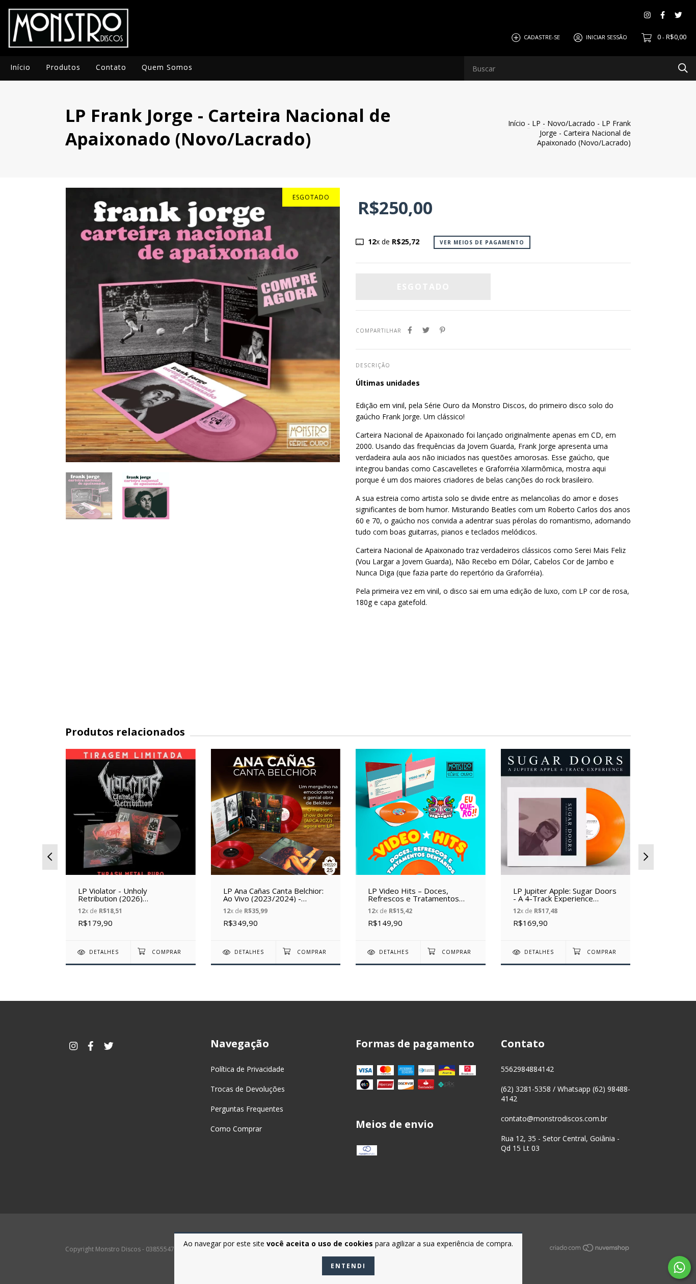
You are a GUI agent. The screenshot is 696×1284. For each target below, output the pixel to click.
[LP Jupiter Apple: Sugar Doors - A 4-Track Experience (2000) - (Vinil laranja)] (566, 844)
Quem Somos (167, 67)
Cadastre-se (542, 37)
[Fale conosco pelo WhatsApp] (679, 1267)
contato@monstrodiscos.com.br (554, 1118)
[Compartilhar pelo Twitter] (426, 330)
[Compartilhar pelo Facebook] (410, 330)
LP (536, 123)
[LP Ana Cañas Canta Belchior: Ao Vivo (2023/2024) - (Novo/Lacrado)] (276, 844)
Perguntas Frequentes (246, 1109)
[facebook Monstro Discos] (662, 15)
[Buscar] (683, 68)
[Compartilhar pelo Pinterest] (442, 330)
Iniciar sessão (606, 37)
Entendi (348, 1266)
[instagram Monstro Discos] (647, 15)
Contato (111, 67)
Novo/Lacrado (571, 123)
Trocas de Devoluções (247, 1089)
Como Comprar (236, 1129)
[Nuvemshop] (590, 1249)
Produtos (63, 67)
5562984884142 (527, 1069)
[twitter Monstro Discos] (678, 15)
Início (20, 67)
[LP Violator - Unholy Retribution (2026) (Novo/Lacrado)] (131, 844)
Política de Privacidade (247, 1069)
